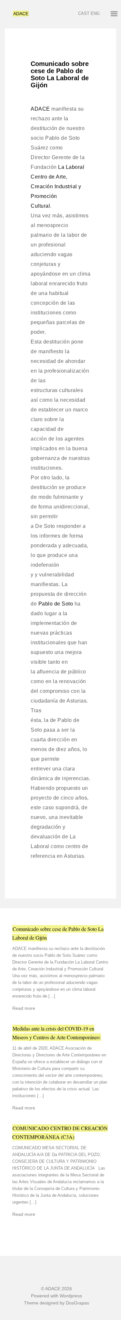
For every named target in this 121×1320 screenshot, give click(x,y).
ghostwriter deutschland (86, 1317)
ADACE (20, 13)
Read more (23, 1008)
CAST (83, 13)
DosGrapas (77, 1302)
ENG (95, 13)
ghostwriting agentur (87, 2)
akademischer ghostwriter (39, 2)
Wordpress (71, 1295)
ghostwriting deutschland (35, 1317)
